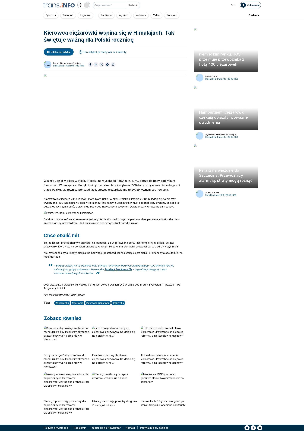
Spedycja (51, 15)
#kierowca (77, 303)
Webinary (141, 15)
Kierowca (50, 199)
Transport (68, 15)
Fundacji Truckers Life (118, 269)
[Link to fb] (253, 427)
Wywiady (124, 15)
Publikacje (106, 15)
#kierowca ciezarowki (97, 303)
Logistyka (85, 15)
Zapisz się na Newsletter (106, 427)
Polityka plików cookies (154, 427)
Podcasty (172, 15)
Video (156, 15)
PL (232, 5)
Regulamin (80, 427)
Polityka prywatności (56, 427)
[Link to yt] (247, 427)
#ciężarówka (62, 303)
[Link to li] (259, 427)
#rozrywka (118, 303)
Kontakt (130, 427)
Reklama (254, 15)
